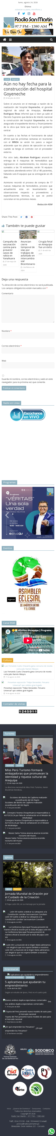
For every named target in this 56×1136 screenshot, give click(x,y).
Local (7, 79)
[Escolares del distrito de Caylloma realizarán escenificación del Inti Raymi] (27, 797)
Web (4, 360)
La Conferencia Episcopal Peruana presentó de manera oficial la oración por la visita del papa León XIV (27, 934)
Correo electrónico (12, 345)
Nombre (7, 331)
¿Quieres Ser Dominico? (21, 1109)
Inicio (9, 1109)
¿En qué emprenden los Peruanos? (23, 1029)
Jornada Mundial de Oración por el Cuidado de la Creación (26, 895)
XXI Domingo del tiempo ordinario (28, 9)
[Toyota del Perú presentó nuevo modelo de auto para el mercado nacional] (27, 1011)
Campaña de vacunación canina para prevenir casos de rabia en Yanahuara (10, 250)
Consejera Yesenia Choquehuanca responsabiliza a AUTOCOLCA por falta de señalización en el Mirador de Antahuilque (27, 823)
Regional (15, 79)
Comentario (7, 293)
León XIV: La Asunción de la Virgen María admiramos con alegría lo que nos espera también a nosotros (27, 951)
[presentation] (6, 512)
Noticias (17, 889)
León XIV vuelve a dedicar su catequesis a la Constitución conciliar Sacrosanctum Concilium (24, 918)
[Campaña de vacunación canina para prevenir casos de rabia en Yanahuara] (10, 231)
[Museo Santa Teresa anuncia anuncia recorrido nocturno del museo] (27, 833)
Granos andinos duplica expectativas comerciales (28, 1002)
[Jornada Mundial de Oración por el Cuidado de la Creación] (28, 863)
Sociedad (9, 765)
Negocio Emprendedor (14, 977)
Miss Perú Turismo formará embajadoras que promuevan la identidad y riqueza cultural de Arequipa (26, 775)
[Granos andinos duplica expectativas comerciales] (25, 1000)
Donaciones (36, 1109)
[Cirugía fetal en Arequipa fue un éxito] (45, 231)
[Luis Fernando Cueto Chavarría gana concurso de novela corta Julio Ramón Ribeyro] (27, 666)
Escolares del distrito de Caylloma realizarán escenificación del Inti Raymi (23, 803)
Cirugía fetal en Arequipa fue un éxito (45, 244)
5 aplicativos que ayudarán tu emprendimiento (25, 983)
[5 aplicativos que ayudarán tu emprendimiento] (28, 974)
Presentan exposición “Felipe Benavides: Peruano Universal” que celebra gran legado (24, 689)
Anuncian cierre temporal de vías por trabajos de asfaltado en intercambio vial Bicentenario (28, 252)
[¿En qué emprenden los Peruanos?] (18, 1027)
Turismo (19, 765)
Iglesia (8, 889)
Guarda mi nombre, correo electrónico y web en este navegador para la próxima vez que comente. (27, 381)
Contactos (46, 1109)
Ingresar (11, 527)
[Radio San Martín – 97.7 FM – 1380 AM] (5, 39)
